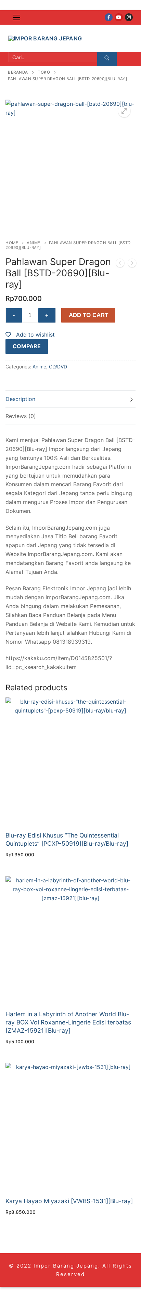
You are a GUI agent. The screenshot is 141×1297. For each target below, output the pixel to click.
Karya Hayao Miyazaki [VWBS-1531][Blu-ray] (69, 1201)
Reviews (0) (20, 416)
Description (20, 398)
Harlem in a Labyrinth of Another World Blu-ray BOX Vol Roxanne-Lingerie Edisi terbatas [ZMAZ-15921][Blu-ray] (68, 1022)
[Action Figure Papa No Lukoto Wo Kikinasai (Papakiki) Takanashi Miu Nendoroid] (120, 264)
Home (11, 242)
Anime (33, 242)
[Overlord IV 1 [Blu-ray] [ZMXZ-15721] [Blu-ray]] (132, 264)
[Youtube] (119, 17)
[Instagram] (129, 17)
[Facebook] (109, 17)
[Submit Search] (107, 59)
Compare (27, 346)
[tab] (70, 399)
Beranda (18, 72)
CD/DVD (58, 366)
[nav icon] (16, 17)
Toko (44, 72)
